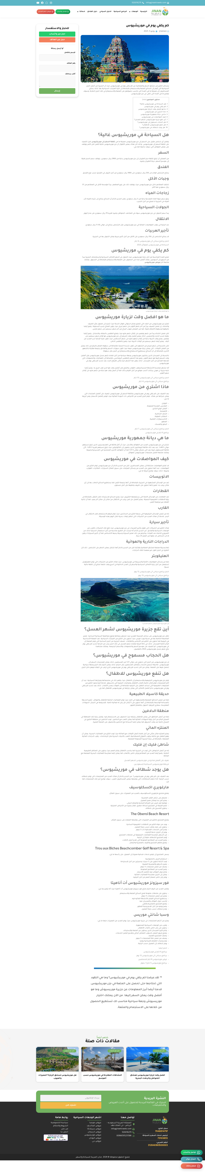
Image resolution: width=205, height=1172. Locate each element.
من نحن (64, 1129)
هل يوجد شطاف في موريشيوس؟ (153, 127)
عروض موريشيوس (92, 1135)
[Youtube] (38, 3)
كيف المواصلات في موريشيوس (155, 117)
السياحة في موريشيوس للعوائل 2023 (153, 245)
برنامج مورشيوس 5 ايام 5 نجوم (154, 963)
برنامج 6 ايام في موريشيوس (157, 433)
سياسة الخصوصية (59, 1123)
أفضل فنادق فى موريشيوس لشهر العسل (142, 761)
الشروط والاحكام (60, 1126)
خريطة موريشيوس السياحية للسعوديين (151, 764)
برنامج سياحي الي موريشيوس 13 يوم (153, 576)
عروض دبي (96, 1141)
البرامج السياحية (120, 11)
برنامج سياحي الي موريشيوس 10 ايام (149, 378)
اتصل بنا (64, 1132)
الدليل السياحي (105, 11)
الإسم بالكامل (69, 53)
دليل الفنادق (92, 11)
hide (144, 100)
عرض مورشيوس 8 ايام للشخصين (152, 960)
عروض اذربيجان (94, 1132)
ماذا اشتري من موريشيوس (156, 112)
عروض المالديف (94, 1126)
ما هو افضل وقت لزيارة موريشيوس (153, 109)
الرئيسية (143, 11)
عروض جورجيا (95, 1123)
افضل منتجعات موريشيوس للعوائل (142, 453)
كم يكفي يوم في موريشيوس (156, 107)
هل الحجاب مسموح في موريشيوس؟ (152, 122)
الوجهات (134, 11)
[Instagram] (51, 3)
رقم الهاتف (71, 63)
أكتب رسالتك (70, 74)
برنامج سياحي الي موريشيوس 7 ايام (150, 429)
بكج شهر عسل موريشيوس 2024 (155, 649)
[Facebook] (42, 3)
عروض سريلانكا (94, 1129)
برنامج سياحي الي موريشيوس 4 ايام (150, 241)
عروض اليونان (95, 1138)
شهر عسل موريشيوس (99, 356)
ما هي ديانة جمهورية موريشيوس (154, 114)
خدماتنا (82, 11)
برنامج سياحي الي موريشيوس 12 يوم (149, 572)
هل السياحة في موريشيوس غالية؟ (154, 104)
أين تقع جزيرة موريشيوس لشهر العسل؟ (151, 120)
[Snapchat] (46, 3)
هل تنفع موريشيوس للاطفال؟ (155, 125)
